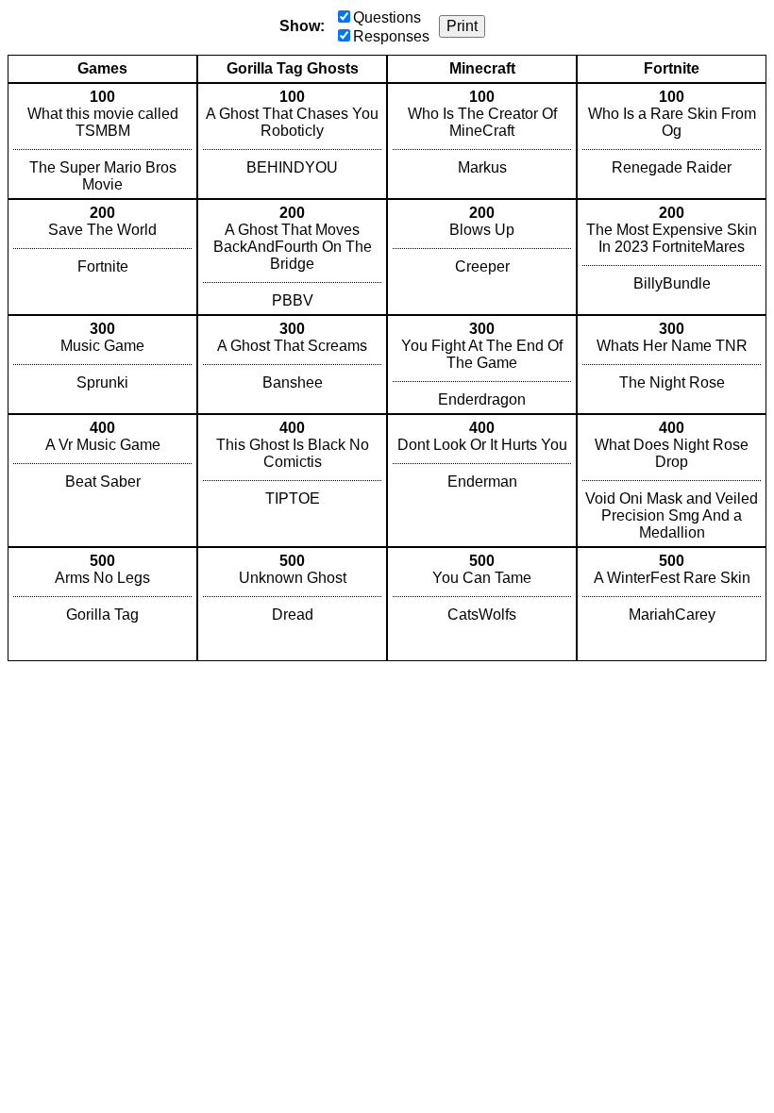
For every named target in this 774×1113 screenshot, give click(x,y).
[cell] (102, 141)
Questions (387, 17)
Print (462, 26)
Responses (391, 36)
